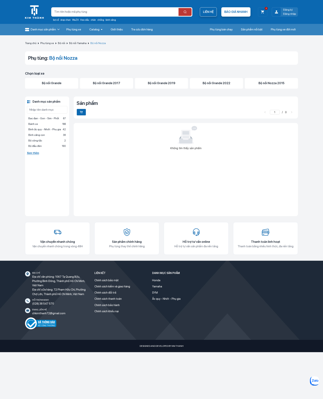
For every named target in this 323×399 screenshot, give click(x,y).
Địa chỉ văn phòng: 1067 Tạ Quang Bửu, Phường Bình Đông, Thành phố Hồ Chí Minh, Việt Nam (58, 281)
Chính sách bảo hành (107, 305)
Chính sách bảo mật (106, 280)
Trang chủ (30, 43)
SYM (155, 292)
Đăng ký (288, 9)
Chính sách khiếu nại (106, 311)
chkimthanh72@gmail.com (48, 313)
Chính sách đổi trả (105, 292)
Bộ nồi (61, 43)
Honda (156, 280)
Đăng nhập (289, 13)
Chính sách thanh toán (108, 298)
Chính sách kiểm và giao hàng (112, 286)
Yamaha (157, 286)
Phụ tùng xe (47, 43)
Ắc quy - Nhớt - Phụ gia (166, 298)
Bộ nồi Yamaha (78, 43)
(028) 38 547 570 (43, 303)
